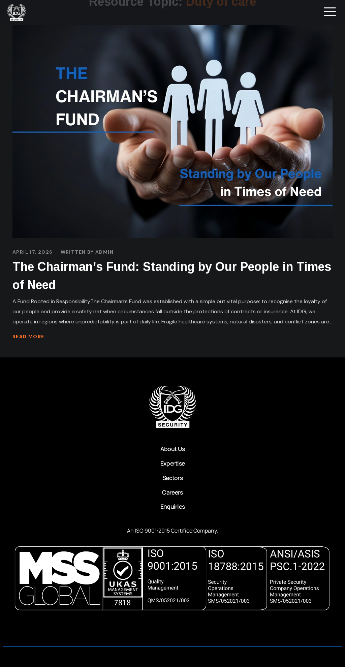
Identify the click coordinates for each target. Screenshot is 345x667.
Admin (104, 252)
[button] (329, 12)
